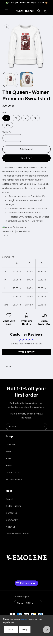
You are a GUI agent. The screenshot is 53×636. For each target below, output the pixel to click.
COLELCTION (13, 472)
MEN (8, 452)
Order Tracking (14, 506)
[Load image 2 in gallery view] (26, 79)
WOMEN (10, 445)
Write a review (26, 352)
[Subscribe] (43, 426)
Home (9, 466)
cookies (23, 619)
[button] (6, 11)
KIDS (8, 459)
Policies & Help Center (17, 534)
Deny (24, 629)
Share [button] (8, 366)
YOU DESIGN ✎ (14, 479)
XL (35, 118)
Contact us (11, 513)
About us (10, 527)
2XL (8, 125)
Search (9, 499)
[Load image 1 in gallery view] (10, 79)
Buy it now (26, 158)
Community (12, 520)
